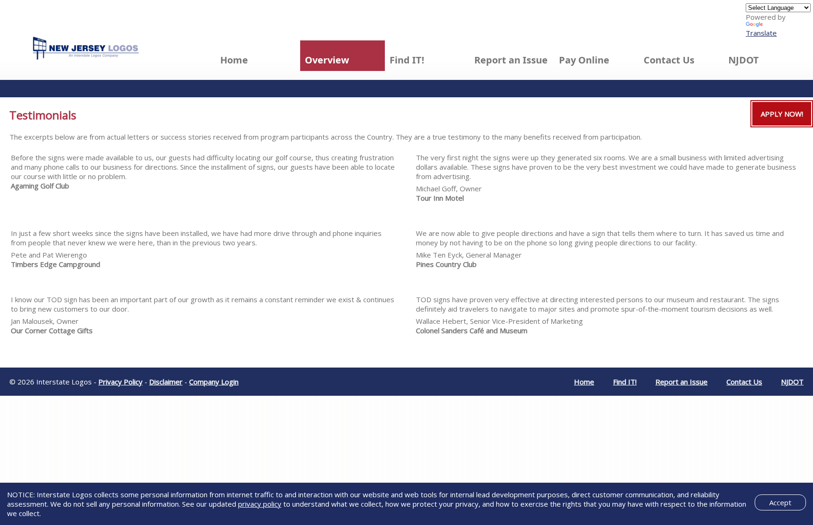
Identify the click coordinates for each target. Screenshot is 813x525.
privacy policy (259, 504)
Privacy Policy (120, 381)
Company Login (214, 381)
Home (234, 60)
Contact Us (669, 60)
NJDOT (743, 60)
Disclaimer (166, 381)
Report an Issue (511, 60)
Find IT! (407, 60)
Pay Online (584, 60)
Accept (780, 502)
